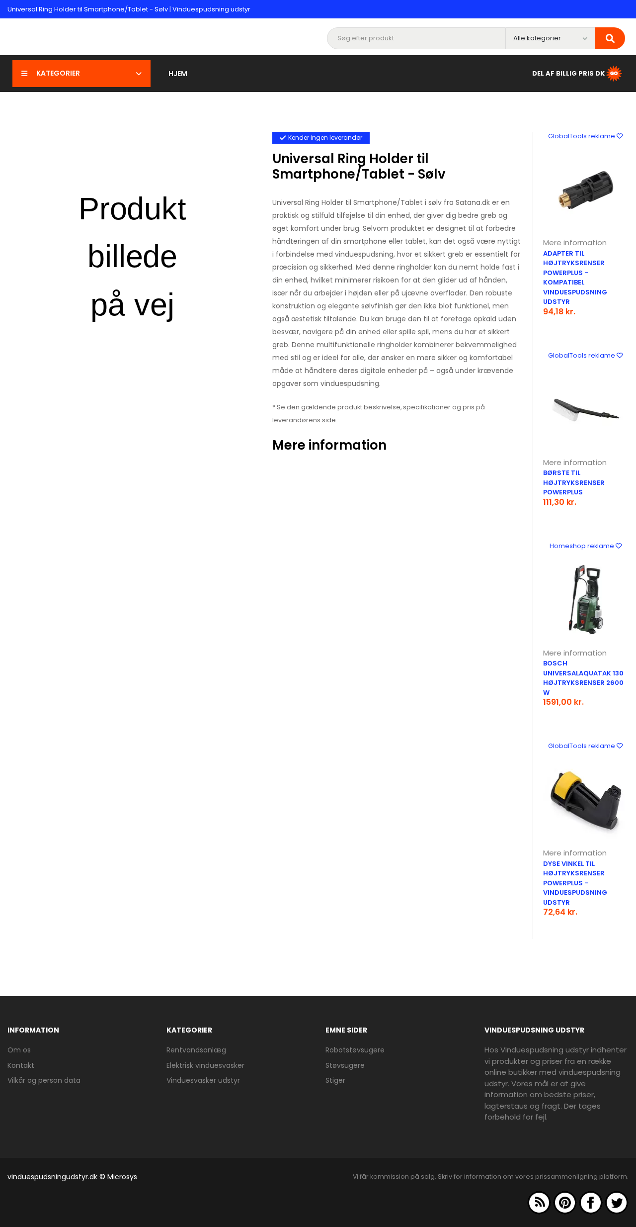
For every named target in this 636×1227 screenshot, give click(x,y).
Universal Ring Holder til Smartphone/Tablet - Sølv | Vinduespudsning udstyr (128, 9)
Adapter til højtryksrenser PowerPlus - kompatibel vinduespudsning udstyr (575, 278)
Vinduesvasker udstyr (203, 1080)
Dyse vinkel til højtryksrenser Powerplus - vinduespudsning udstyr (575, 883)
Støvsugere (345, 1065)
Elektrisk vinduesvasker (205, 1065)
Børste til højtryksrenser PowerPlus (574, 482)
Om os (19, 1050)
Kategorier (58, 73)
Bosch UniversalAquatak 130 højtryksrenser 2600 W (583, 678)
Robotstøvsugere (355, 1050)
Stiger (335, 1080)
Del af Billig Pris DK (568, 73)
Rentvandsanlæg (196, 1050)
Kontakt (20, 1065)
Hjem (177, 74)
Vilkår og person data (43, 1080)
